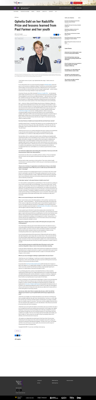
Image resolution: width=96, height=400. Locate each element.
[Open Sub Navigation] (19, 11)
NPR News (17, 17)
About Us (44, 11)
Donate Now (78, 2)
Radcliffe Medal (48, 84)
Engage (38, 11)
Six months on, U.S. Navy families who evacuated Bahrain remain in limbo (72, 70)
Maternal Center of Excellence (44, 206)
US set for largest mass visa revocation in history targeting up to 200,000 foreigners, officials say (73, 64)
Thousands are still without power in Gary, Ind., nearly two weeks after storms (73, 75)
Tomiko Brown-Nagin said (24, 110)
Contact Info (39, 380)
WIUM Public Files (55, 380)
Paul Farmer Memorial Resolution (33, 263)
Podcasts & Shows (25, 11)
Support (51, 11)
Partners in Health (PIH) (43, 93)
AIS (56, 11)
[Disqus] (48, 361)
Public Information (70, 380)
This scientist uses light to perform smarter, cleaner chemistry (72, 80)
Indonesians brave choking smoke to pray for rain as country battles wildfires (73, 53)
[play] (15, 8)
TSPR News (16, 11)
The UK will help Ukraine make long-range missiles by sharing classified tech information (73, 58)
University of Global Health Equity (32, 284)
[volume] (18, 8)
